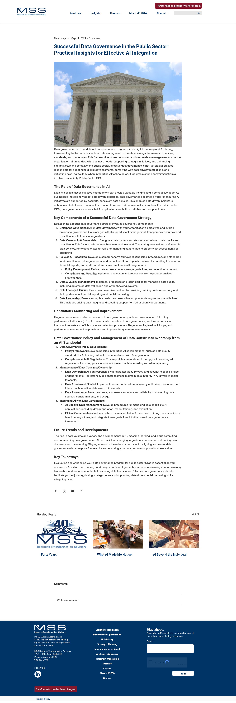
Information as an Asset (107, 649)
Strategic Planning (107, 644)
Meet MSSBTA (107, 673)
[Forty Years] (62, 534)
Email (150, 641)
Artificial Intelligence (107, 654)
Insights (107, 663)
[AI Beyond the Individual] (174, 534)
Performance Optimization (107, 634)
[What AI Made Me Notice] (118, 534)
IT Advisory (107, 639)
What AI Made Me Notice (114, 554)
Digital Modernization (107, 629)
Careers (107, 668)
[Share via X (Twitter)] (64, 491)
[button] (75, 13)
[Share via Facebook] (55, 491)
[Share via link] (81, 491)
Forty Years (49, 554)
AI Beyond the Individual (170, 554)
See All (195, 513)
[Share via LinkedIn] (72, 491)
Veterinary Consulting (107, 658)
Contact (107, 678)
